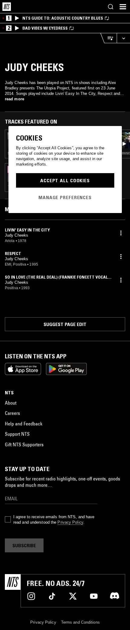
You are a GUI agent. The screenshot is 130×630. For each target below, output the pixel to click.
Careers (12, 413)
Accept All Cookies (65, 180)
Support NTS (17, 434)
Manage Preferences (65, 197)
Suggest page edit (65, 324)
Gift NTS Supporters (24, 444)
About (10, 403)
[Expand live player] (123, 38)
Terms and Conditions (80, 622)
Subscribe (24, 545)
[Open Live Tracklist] (108, 38)
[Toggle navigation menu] (123, 6)
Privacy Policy (70, 522)
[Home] (6, 6)
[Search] (110, 6)
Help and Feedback (23, 424)
